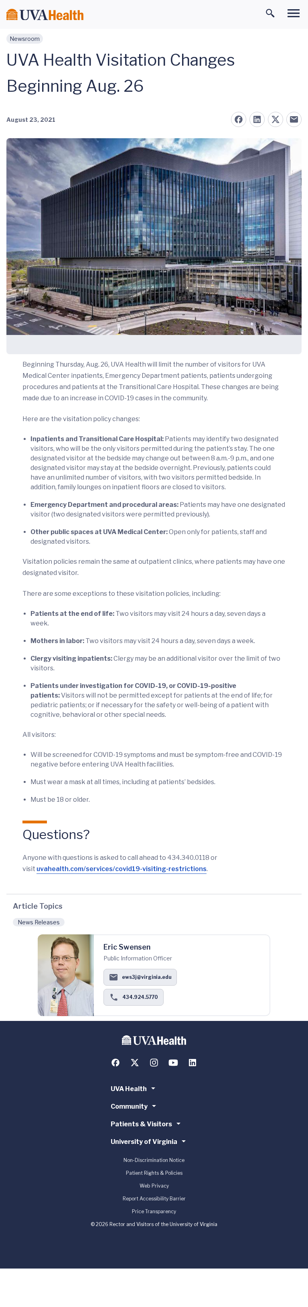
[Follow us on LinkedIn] (192, 1062)
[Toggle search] (270, 13)
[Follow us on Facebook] (115, 1062)
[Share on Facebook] (238, 119)
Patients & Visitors (141, 1124)
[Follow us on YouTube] (173, 1062)
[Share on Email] (294, 119)
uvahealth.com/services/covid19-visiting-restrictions (121, 869)
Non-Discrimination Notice (154, 1160)
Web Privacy (154, 1186)
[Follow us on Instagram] (154, 1062)
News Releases (39, 922)
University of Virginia (144, 1142)
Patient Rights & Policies (154, 1173)
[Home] (44, 14)
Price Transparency (154, 1211)
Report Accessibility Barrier (154, 1199)
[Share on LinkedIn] (257, 119)
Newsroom (25, 38)
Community (129, 1106)
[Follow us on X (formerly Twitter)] (135, 1062)
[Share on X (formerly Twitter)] (275, 119)
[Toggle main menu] (293, 13)
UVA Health (129, 1089)
